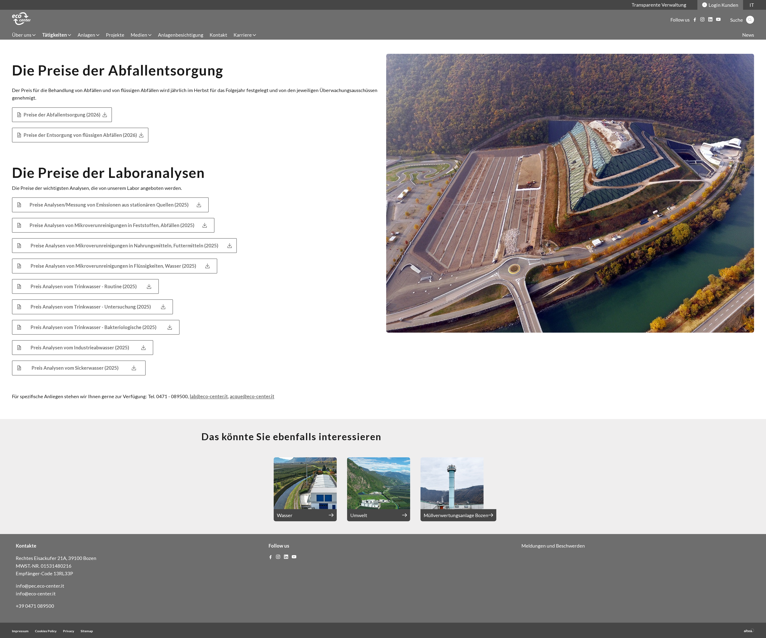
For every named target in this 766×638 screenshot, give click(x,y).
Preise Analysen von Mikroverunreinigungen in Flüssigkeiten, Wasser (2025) (113, 266)
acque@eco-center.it (252, 396)
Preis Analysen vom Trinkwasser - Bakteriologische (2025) (94, 327)
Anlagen (86, 35)
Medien (139, 35)
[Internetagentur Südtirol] (749, 630)
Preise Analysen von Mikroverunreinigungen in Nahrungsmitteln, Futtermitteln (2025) (124, 245)
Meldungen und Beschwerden (553, 546)
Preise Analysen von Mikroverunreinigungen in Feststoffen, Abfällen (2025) (112, 225)
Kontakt (218, 35)
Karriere (243, 35)
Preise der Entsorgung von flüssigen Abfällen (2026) (80, 135)
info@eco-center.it (36, 593)
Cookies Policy (46, 631)
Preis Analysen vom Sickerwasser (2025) (76, 368)
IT (751, 5)
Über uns (21, 35)
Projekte (115, 35)
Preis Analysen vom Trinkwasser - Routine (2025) (84, 286)
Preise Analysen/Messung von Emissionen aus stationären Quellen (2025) (109, 205)
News (748, 35)
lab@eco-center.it (209, 396)
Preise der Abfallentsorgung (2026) (62, 115)
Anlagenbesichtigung (180, 35)
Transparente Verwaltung (659, 5)
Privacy (68, 631)
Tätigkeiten (54, 35)
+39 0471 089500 (35, 606)
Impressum (20, 631)
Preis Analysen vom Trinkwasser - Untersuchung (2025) (91, 307)
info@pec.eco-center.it (40, 586)
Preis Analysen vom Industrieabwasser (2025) (81, 347)
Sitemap (87, 631)
